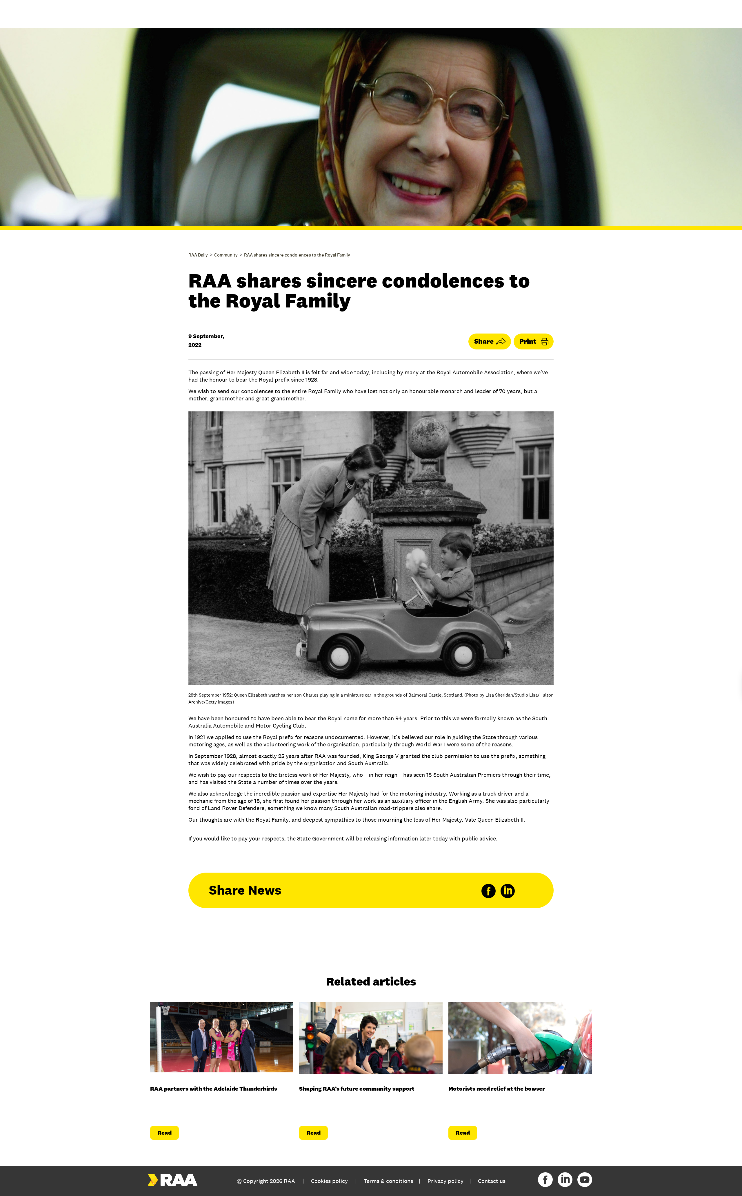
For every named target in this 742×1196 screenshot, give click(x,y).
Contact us (491, 1181)
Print (527, 341)
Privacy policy (445, 1181)
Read (164, 1132)
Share (484, 341)
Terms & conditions (388, 1181)
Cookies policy (329, 1181)
